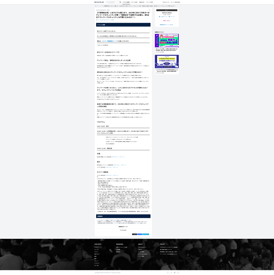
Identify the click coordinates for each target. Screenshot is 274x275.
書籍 (95, 258)
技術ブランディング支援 (121, 247)
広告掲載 (118, 249)
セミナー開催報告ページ (109, 41)
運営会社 (118, 251)
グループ (96, 261)
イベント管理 (141, 256)
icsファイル (172, 16)
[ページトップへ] (99, 2)
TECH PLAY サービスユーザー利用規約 (169, 247)
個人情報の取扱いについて (166, 249)
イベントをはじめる (142, 254)
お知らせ (140, 249)
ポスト (135, 234)
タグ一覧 (96, 265)
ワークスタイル (101, 20)
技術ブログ (96, 254)
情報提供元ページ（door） (167, 25)
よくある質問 (141, 251)
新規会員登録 (177, 2)
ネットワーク (108, 20)
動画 (95, 256)
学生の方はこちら (166, 2)
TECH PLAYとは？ (142, 247)
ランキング (96, 263)
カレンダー (96, 249)
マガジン (96, 251)
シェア (140, 234)
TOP (95, 6)
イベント (99, 6)
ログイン (172, 2)
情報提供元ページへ (123, 226)
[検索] (120, 2)
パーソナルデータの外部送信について (168, 254)
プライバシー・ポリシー (118, 157)
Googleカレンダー (164, 16)
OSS (113, 20)
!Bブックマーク (145, 234)
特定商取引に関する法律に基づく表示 (168, 251)
